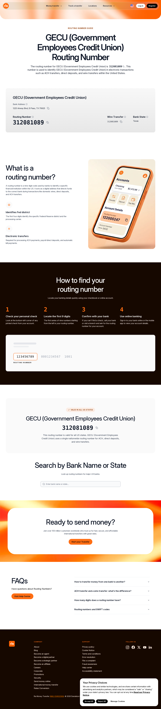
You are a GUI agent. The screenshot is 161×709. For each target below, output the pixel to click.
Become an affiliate (42, 664)
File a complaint (88, 660)
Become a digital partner (44, 657)
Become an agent (41, 654)
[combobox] (82, 484)
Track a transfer (75, 6)
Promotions (39, 674)
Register (152, 6)
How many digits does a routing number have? (97, 600)
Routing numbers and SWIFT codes (92, 609)
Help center (87, 667)
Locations (92, 6)
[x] (139, 647)
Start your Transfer (80, 542)
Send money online (42, 681)
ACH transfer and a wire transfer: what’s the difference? (102, 591)
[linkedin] (150, 647)
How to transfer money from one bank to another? (99, 582)
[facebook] (133, 647)
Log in (140, 6)
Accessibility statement (92, 671)
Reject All (102, 701)
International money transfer (46, 685)
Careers (37, 667)
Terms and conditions (91, 654)
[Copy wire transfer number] (121, 122)
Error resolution (88, 657)
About (36, 647)
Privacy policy (88, 647)
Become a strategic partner (45, 660)
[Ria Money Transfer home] (6, 6)
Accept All (89, 701)
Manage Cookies (118, 701)
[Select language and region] (132, 6)
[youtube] (144, 647)
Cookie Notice (88, 650)
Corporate (38, 671)
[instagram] (127, 647)
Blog (36, 650)
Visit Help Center (22, 596)
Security (37, 678)
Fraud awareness (89, 664)
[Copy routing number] (47, 122)
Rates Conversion (41, 688)
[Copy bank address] (48, 108)
